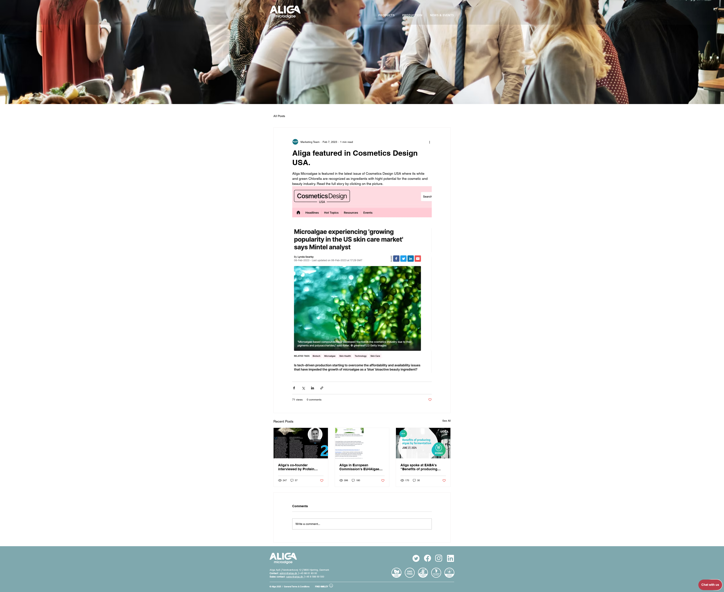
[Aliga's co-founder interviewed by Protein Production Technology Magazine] (301, 443)
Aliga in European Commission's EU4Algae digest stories (359, 467)
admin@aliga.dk (288, 573)
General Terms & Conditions (297, 586)
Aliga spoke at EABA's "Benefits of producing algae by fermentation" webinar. (418, 467)
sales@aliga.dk (294, 576)
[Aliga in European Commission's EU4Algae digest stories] (362, 443)
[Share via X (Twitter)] (303, 388)
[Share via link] (322, 388)
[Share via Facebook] (294, 388)
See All (446, 420)
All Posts (279, 116)
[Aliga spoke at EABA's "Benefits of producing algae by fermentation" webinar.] (423, 443)
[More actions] (429, 142)
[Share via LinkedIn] (312, 388)
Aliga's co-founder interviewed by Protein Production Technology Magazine (296, 467)
